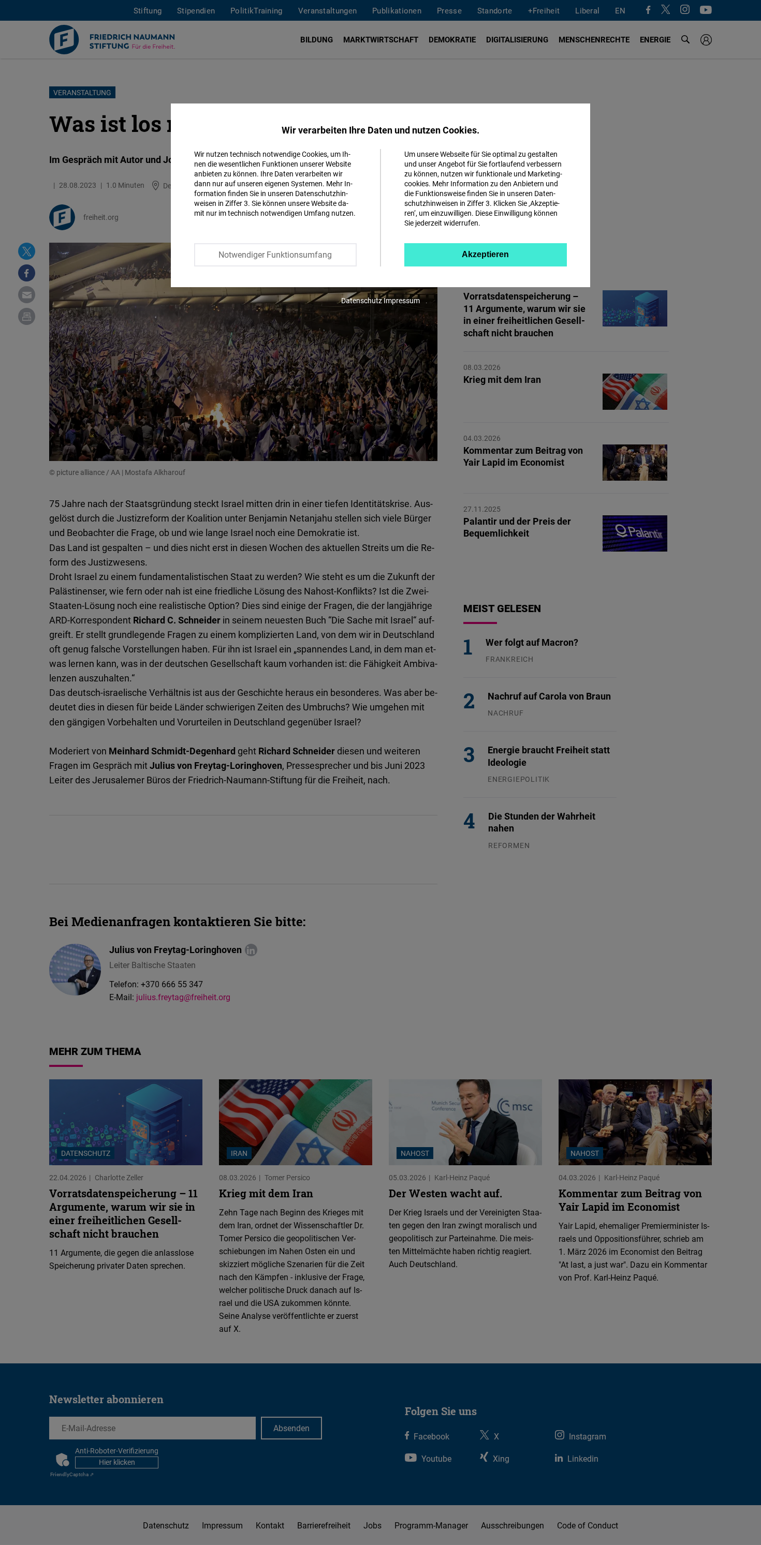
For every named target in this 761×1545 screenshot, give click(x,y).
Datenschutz (361, 300)
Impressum (402, 300)
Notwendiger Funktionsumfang (275, 254)
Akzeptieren (485, 254)
